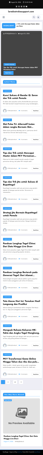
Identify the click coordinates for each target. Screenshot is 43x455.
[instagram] (24, 6)
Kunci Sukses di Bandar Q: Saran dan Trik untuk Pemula (20, 97)
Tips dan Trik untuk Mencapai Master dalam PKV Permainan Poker (21, 68)
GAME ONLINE (9, 64)
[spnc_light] (38, 17)
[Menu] (3, 17)
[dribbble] (21, 6)
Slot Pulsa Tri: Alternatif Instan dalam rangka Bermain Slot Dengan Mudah (19, 126)
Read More (9, 73)
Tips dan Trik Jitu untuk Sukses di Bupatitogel (20, 183)
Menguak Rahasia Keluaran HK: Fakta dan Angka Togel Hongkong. (21, 331)
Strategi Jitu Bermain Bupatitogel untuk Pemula (20, 214)
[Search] (34, 17)
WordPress (19, 452)
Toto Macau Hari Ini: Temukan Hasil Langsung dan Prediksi (21, 303)
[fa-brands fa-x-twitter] (19, 6)
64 (15, 382)
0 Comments (24, 110)
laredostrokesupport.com (21, 11)
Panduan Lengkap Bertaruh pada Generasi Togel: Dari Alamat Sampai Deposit (20, 274)
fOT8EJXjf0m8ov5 (10, 34)
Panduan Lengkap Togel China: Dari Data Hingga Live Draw (19, 245)
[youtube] (26, 6)
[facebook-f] (16, 6)
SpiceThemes (37, 452)
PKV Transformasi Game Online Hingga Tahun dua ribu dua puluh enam (20, 360)
